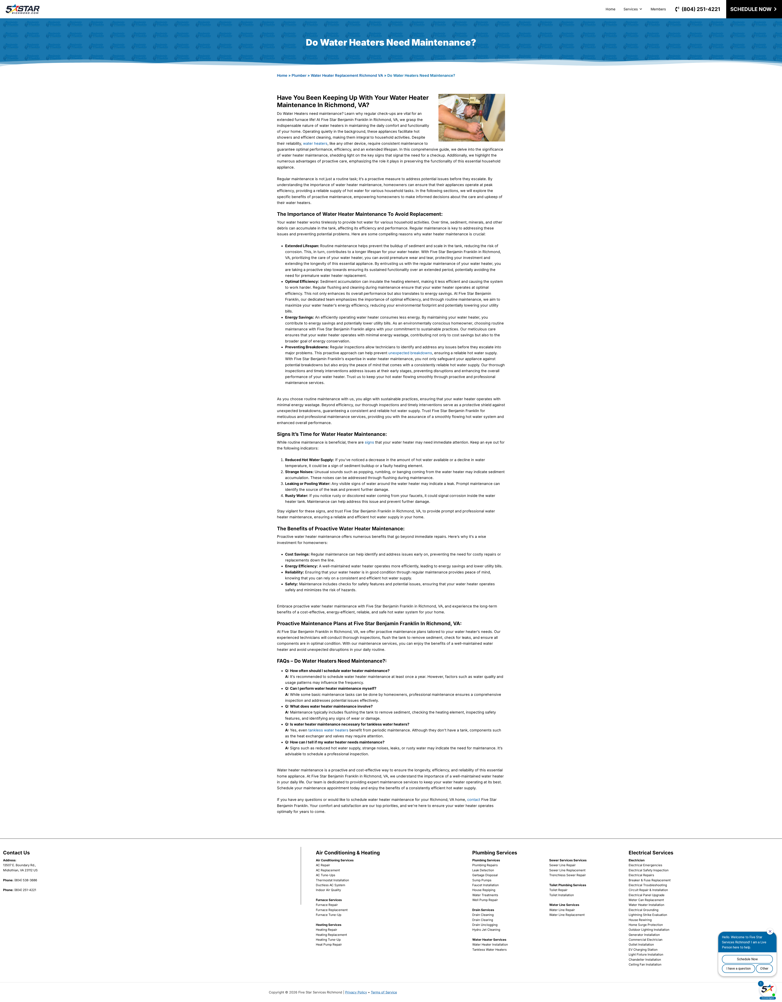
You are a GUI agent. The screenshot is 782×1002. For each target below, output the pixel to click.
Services (631, 9)
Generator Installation (644, 935)
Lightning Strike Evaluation (648, 915)
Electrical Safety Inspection (649, 870)
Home (610, 9)
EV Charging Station (643, 950)
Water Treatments (485, 895)
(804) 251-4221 (701, 9)
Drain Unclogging (485, 925)
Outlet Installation (641, 944)
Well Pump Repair (485, 900)
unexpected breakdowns (410, 353)
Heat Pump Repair (329, 944)
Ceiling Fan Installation (645, 964)
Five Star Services (22, 9)
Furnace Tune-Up (328, 915)
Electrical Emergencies (645, 865)
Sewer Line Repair (562, 865)
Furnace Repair (327, 905)
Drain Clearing (482, 920)
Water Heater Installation (490, 944)
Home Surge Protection (646, 925)
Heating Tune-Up (328, 940)
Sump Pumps (481, 880)
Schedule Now (751, 9)
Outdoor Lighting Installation (649, 930)
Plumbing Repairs (485, 865)
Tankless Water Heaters (489, 950)
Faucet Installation (485, 885)
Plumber (299, 75)
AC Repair (323, 865)
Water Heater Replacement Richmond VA (347, 75)
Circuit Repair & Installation (648, 890)
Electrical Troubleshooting (648, 885)
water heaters (315, 143)
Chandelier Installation (645, 959)
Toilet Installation (561, 895)
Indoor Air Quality (328, 890)
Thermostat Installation (332, 880)
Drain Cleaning (483, 915)
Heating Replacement (331, 935)
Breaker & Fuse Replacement (650, 880)
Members (658, 9)
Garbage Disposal (485, 875)
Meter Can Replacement (646, 900)
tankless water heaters (328, 730)
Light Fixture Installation (646, 954)
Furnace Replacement (332, 910)
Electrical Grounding (643, 910)
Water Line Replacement (567, 915)
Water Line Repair (562, 910)
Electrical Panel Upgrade (646, 895)
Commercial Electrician (645, 940)
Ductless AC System (330, 885)
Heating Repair (326, 930)
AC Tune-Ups (325, 875)
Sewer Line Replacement (567, 870)
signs (369, 442)
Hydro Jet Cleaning (486, 930)
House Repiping (483, 890)
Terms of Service (384, 992)
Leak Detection (483, 870)
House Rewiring (640, 920)
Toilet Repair (558, 890)
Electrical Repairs (641, 875)
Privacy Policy (356, 992)
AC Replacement (328, 870)
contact (473, 799)
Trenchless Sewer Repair (567, 875)
